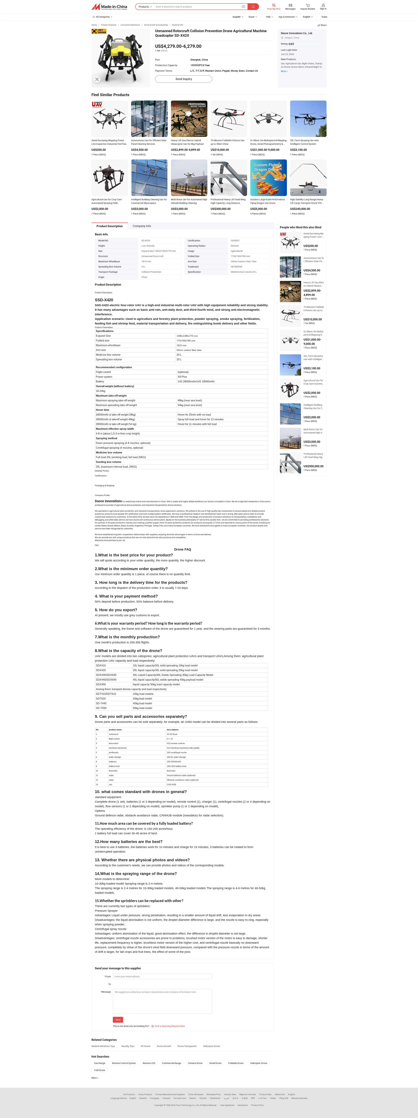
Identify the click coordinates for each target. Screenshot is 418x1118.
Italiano (192, 1098)
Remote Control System (124, 1063)
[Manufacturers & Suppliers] (109, 6)
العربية (226, 1098)
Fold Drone (99, 1070)
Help (268, 16)
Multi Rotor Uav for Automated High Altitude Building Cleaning (314, 431)
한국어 (235, 1098)
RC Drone (145, 1046)
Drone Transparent (187, 1046)
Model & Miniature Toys (103, 1046)
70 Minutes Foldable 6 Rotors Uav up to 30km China (314, 308)
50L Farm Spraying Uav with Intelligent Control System (313, 357)
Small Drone (215, 1063)
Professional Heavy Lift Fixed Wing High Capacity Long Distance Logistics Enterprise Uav (314, 455)
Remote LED (149, 1063)
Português (154, 1098)
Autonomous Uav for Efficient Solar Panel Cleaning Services (314, 259)
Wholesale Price (214, 1094)
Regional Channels (247, 1094)
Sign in (323, 8)
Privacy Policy (257, 1105)
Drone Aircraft (164, 1046)
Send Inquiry (184, 79)
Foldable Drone (235, 1063)
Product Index (265, 1094)
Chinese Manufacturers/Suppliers (170, 1094)
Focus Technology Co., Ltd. (188, 1105)
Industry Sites (230, 1094)
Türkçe (273, 1098)
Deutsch (203, 1098)
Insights (291, 1094)
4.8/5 (291, 43)
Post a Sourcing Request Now (168, 1026)
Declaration (243, 1105)
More (283, 71)
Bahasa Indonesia (299, 1098)
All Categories (103, 16)
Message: (106, 991)
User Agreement (227, 1105)
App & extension (287, 16)
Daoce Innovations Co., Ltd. (297, 33)
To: (109, 984)
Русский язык (180, 1098)
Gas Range (99, 1063)
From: (107, 976)
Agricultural (237, 250)
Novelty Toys (127, 1046)
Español (143, 1098)
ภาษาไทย (262, 1098)
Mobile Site (280, 1094)
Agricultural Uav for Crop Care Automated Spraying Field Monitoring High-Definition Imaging (314, 382)
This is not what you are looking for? (131, 1026)
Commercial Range (171, 1063)
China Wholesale (195, 1094)
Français (166, 1098)
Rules (324, 16)
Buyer (252, 16)
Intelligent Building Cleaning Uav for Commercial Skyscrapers (314, 406)
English (132, 1098)
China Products (145, 1094)
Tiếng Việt (283, 1098)
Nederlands (215, 1098)
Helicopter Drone (211, 1046)
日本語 (245, 1098)
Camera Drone (195, 1063)
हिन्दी (253, 1098)
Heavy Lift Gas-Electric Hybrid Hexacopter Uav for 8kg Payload (314, 284)
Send (118, 1019)
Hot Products (129, 1094)
